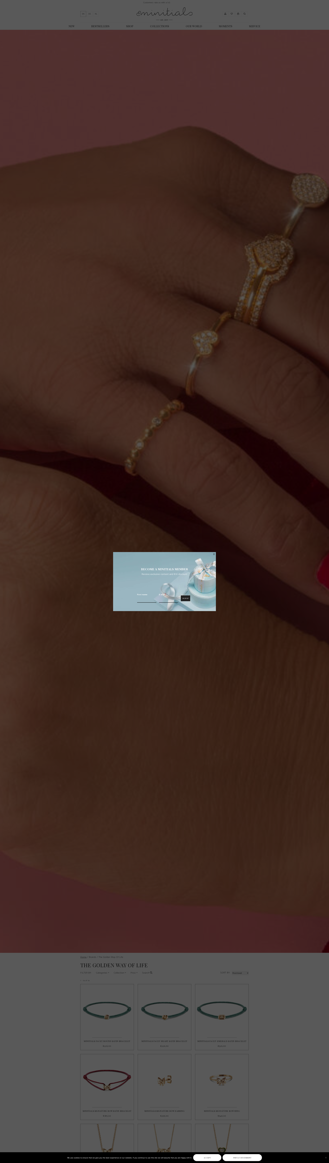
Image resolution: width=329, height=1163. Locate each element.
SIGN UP (185, 598)
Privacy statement (242, 1157)
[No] (326, 1157)
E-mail (162, 594)
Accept (207, 1157)
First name (142, 594)
